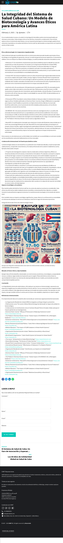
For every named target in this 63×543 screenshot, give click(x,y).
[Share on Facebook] (3, 379)
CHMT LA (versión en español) (9, 497)
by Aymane (20, 32)
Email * (4, 418)
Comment (5, 396)
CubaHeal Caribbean (6, 495)
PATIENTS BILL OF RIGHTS (8, 531)
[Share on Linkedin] (9, 379)
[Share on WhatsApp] (12, 379)
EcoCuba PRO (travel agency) (9, 498)
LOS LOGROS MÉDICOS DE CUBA (10, 10)
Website (4, 425)
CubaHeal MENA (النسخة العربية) (9, 493)
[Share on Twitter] (6, 379)
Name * (4, 411)
